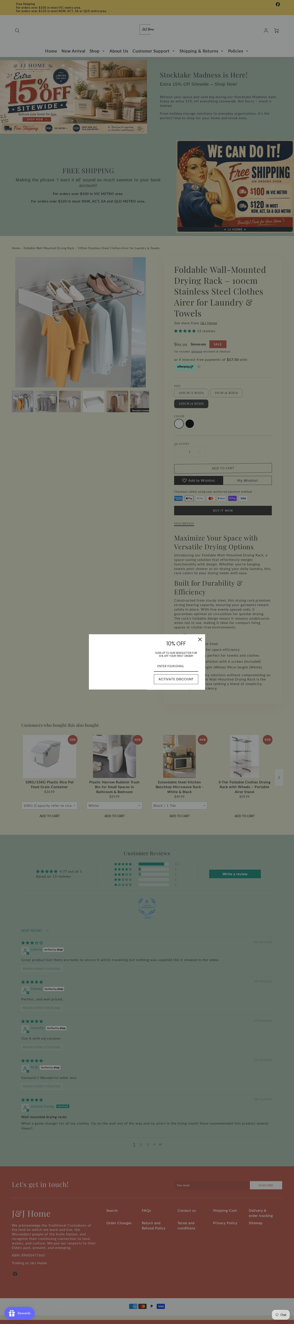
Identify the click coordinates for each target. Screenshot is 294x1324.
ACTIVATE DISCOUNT (176, 679)
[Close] (200, 639)
